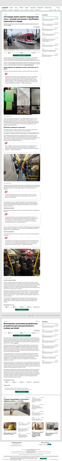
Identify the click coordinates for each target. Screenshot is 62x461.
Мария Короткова (37, 26)
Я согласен (43, 458)
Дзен (22, 52)
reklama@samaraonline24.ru (16, 445)
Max (10, 52)
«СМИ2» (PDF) (56, 456)
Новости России (20, 422)
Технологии (5, 321)
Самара (43, 324)
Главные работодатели (22, 55)
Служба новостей (37, 330)
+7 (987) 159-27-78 (16, 444)
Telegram (35, 52)
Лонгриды (5, 14)
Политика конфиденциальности (54, 459)
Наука (43, 334)
